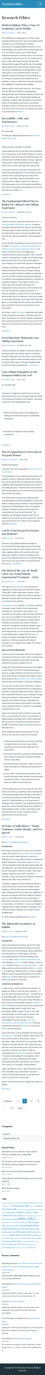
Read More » (19, 111)
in (25, 605)
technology (8, 1247)
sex (37, 1241)
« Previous (7, 1101)
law (19, 1225)
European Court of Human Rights (29, 679)
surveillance (31, 1244)
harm (24, 1222)
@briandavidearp (21, 842)
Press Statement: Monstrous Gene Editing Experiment (20, 339)
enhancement (10, 1219)
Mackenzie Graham (10, 459)
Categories (6, 1134)
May (28, 605)
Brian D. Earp (8, 538)
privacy (5, 1235)
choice (11, 1209)
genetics (17, 1222)
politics (36, 1232)
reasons (17, 1238)
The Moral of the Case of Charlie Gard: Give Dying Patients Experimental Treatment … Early (20, 574)
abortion (6, 1203)
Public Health (36, 1235)
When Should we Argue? (11, 1188)
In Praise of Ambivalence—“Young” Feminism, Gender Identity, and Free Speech (22, 829)
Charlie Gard (20, 587)
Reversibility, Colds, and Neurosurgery (15, 120)
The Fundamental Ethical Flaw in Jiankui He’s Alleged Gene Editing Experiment (20, 204)
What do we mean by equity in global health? (18, 1171)
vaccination (30, 1247)
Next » (20, 1108)
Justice (10, 1225)
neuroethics (31, 1228)
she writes (36, 862)
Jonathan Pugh (9, 126)
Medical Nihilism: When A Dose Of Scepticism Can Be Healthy (20, 26)
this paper (20, 312)
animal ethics (30, 1203)
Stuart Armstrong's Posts (14, 1244)
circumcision (22, 1209)
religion (25, 1238)
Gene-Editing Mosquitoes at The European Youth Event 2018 (19, 373)
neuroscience (8, 1232)
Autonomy (20, 1205)
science (30, 1241)
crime (27, 1216)
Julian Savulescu (9, 212)
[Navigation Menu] (40, 4)
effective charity (35, 1216)
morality (16, 1228)
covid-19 (17, 1215)
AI (20, 1203)
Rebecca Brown (9, 33)
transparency (20, 1247)
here (21, 190)
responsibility (13, 1241)
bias (32, 1206)
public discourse (20, 1235)
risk (23, 1241)
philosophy (23, 1231)
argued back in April (10, 605)
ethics (26, 1218)
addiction (14, 1203)
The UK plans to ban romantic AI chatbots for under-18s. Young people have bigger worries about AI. (22, 1266)
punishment (7, 1238)
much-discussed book (28, 853)
